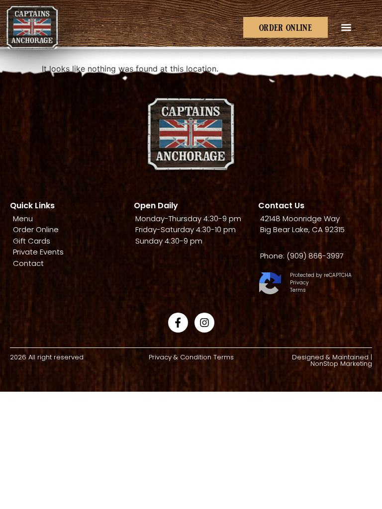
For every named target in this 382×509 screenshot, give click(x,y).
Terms (298, 290)
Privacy (299, 282)
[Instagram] (204, 323)
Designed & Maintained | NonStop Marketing (332, 360)
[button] (346, 27)
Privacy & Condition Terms (191, 357)
